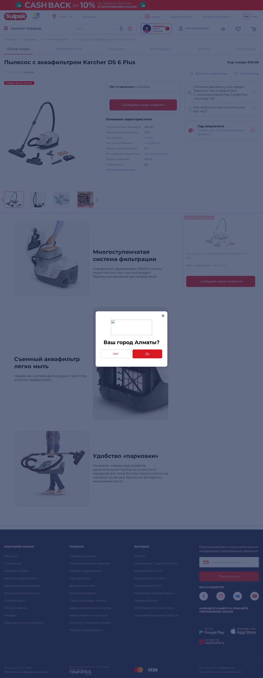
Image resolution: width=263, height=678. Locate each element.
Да (147, 354)
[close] (163, 315)
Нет (116, 354)
